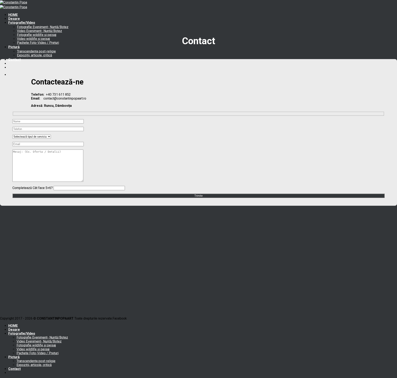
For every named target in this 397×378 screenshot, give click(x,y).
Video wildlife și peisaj (33, 39)
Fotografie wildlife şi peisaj (36, 35)
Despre (14, 19)
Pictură (14, 47)
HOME (13, 15)
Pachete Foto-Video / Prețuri (38, 43)
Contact (14, 60)
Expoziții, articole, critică (34, 55)
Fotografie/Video (21, 23)
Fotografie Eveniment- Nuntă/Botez (42, 27)
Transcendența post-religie (36, 51)
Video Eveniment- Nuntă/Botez (39, 31)
